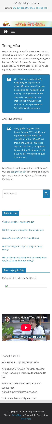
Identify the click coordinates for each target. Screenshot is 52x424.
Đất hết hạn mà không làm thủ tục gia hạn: (23, 230)
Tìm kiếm (46, 193)
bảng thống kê (18, 171)
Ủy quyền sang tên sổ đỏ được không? (20, 238)
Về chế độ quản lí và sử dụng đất (18, 221)
